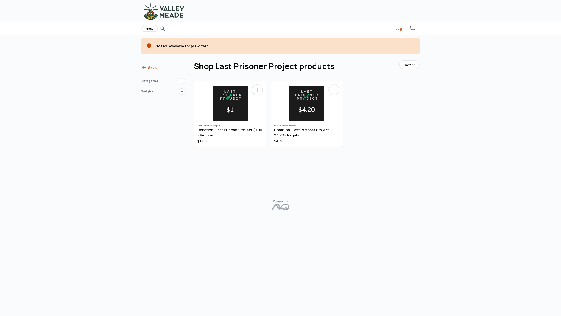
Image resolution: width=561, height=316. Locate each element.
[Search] (162, 28)
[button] (412, 28)
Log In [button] (400, 28)
